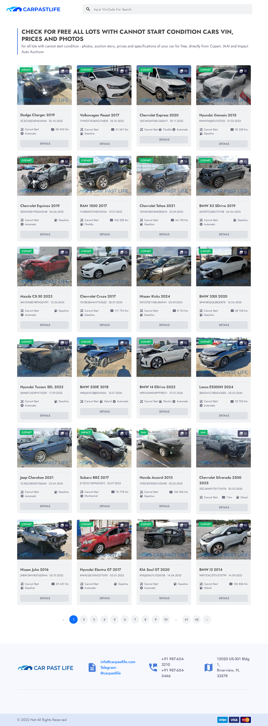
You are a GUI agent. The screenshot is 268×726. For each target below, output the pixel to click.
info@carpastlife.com (117, 662)
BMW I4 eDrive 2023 (157, 386)
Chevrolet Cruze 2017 (98, 296)
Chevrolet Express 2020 (159, 115)
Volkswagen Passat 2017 (99, 115)
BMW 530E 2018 (94, 386)
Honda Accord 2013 (156, 477)
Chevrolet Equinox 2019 (40, 205)
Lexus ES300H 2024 (216, 386)
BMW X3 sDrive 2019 (217, 205)
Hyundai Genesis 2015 (217, 115)
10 (166, 619)
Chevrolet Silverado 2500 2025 (220, 480)
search (88, 9)
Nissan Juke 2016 (34, 569)
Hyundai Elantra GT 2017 (100, 569)
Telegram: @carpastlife (110, 670)
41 (186, 619)
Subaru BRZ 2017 (94, 477)
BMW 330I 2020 (213, 296)
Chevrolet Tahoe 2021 (157, 205)
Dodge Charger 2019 (37, 114)
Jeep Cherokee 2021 (36, 477)
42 (196, 619)
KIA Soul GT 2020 (155, 569)
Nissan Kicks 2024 (155, 296)
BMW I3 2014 (210, 569)
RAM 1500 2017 (93, 205)
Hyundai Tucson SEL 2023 (41, 386)
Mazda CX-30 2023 (36, 296)
